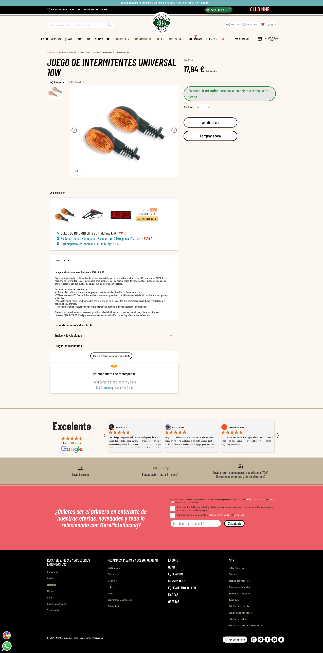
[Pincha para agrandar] (76, 171)
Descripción (62, 260)
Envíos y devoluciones (68, 335)
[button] (57, 9)
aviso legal (239, 514)
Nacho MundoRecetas (238, 427)
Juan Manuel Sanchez (181, 427)
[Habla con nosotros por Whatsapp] (7, 646)
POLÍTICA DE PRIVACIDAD (255, 499)
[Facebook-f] (267, 640)
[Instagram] (254, 640)
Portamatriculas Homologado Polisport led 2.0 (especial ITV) (98, 238)
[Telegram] (261, 640)
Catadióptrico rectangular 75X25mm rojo (86, 244)
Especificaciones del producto (74, 325)
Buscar (109, 25)
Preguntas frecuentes (68, 346)
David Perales (122, 427)
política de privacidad (219, 514)
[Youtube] (274, 640)
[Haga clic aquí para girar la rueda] (7, 635)
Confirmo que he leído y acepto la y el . (211, 514)
